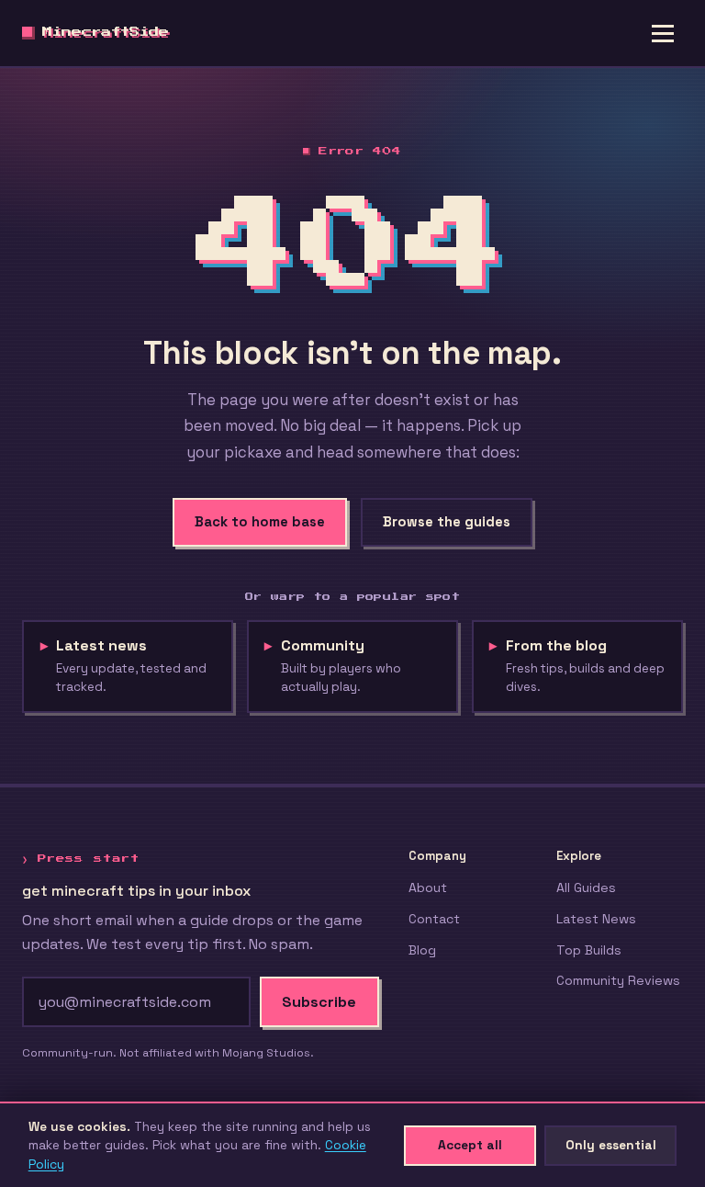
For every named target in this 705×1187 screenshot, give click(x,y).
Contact (434, 918)
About (427, 887)
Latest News (596, 918)
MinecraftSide (105, 33)
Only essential (610, 1144)
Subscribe (319, 1002)
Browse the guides (446, 522)
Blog (422, 950)
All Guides (586, 887)
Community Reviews (618, 980)
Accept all (470, 1144)
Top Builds (588, 950)
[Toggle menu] (663, 33)
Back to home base (260, 522)
